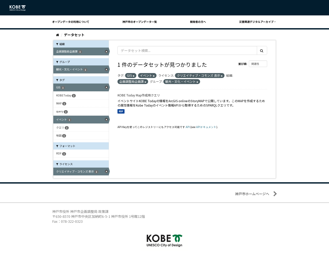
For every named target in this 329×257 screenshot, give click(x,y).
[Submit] (262, 50)
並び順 (242, 64)
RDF (121, 111)
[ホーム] (57, 34)
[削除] (133, 75)
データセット (74, 34)
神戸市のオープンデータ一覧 (139, 22)
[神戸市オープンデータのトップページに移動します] (20, 8)
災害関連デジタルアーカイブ (256, 22)
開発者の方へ (198, 22)
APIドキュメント (206, 127)
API (188, 127)
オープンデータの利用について (70, 22)
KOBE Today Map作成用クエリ (138, 95)
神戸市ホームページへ (252, 193)
